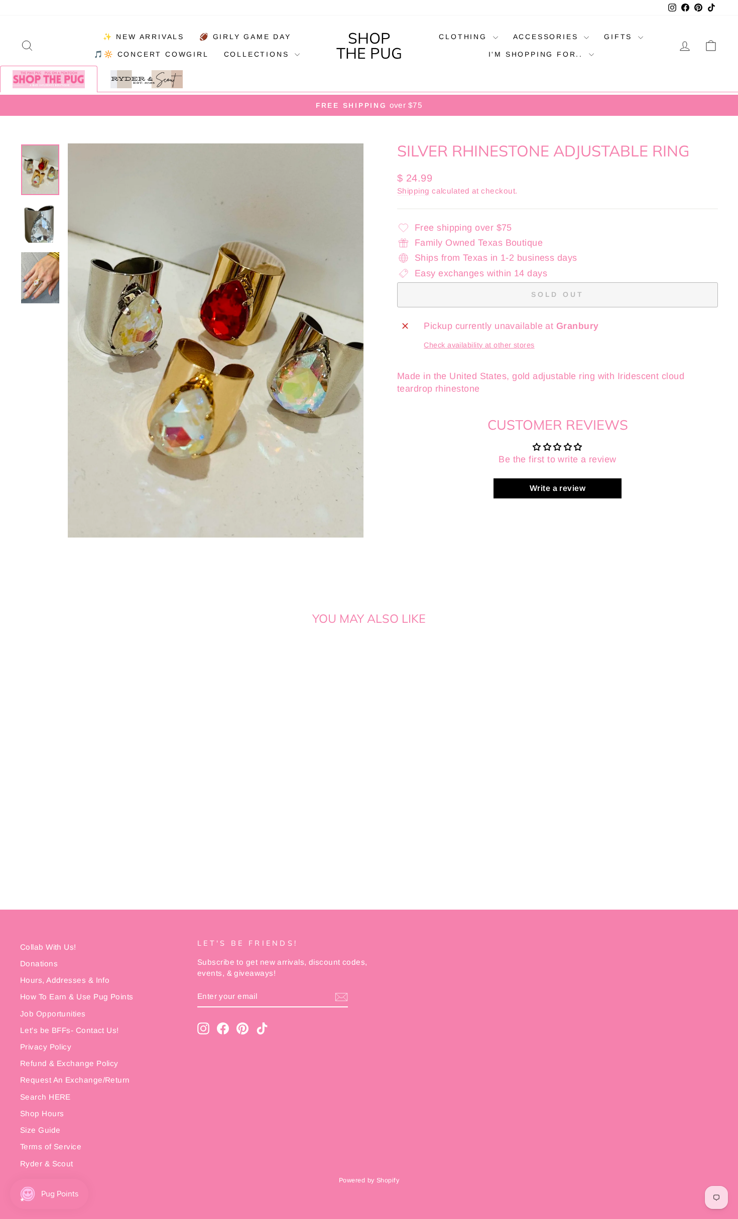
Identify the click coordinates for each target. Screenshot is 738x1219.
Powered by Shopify (369, 1180)
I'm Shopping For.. (537, 54)
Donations (39, 963)
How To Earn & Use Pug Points (77, 996)
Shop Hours (42, 1113)
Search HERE (45, 1097)
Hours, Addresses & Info (64, 980)
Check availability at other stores (479, 345)
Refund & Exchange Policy (69, 1063)
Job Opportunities (53, 1013)
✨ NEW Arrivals (143, 37)
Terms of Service (50, 1146)
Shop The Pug (369, 46)
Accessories (547, 37)
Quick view (103, 803)
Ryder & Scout (46, 1163)
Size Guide (40, 1130)
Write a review (557, 488)
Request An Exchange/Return (75, 1080)
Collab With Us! (48, 947)
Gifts (620, 37)
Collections (258, 54)
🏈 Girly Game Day (245, 37)
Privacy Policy (45, 1046)
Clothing (464, 37)
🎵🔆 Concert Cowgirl (151, 54)
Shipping (413, 191)
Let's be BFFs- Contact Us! (69, 1030)
